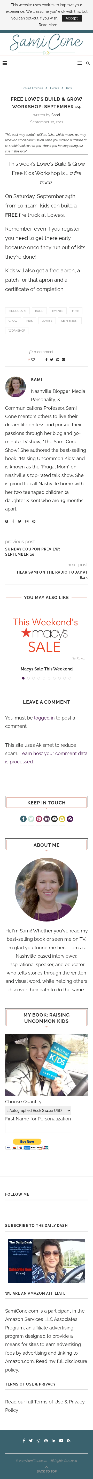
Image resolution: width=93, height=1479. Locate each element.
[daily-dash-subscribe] (46, 1261)
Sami (55, 115)
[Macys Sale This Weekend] (46, 635)
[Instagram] (62, 819)
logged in (44, 718)
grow (13, 320)
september (69, 320)
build (39, 311)
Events (54, 88)
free (75, 311)
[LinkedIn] (46, 819)
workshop (17, 330)
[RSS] (70, 819)
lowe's (47, 320)
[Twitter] (31, 819)
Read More (48, 25)
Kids (69, 88)
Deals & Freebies (32, 88)
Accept (72, 18)
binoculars (17, 311)
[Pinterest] (39, 819)
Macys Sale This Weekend (47, 669)
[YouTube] (54, 819)
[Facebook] (23, 819)
